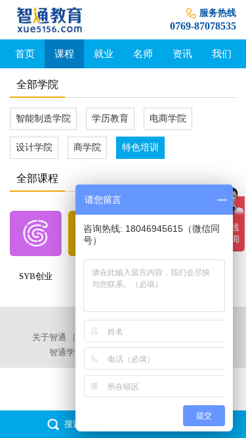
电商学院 (168, 118)
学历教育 (110, 118)
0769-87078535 (203, 26)
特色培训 (140, 147)
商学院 (87, 147)
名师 (143, 54)
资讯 (182, 54)
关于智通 (49, 337)
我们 (222, 54)
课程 (64, 54)
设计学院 (34, 147)
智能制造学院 (43, 118)
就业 (103, 54)
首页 (25, 54)
